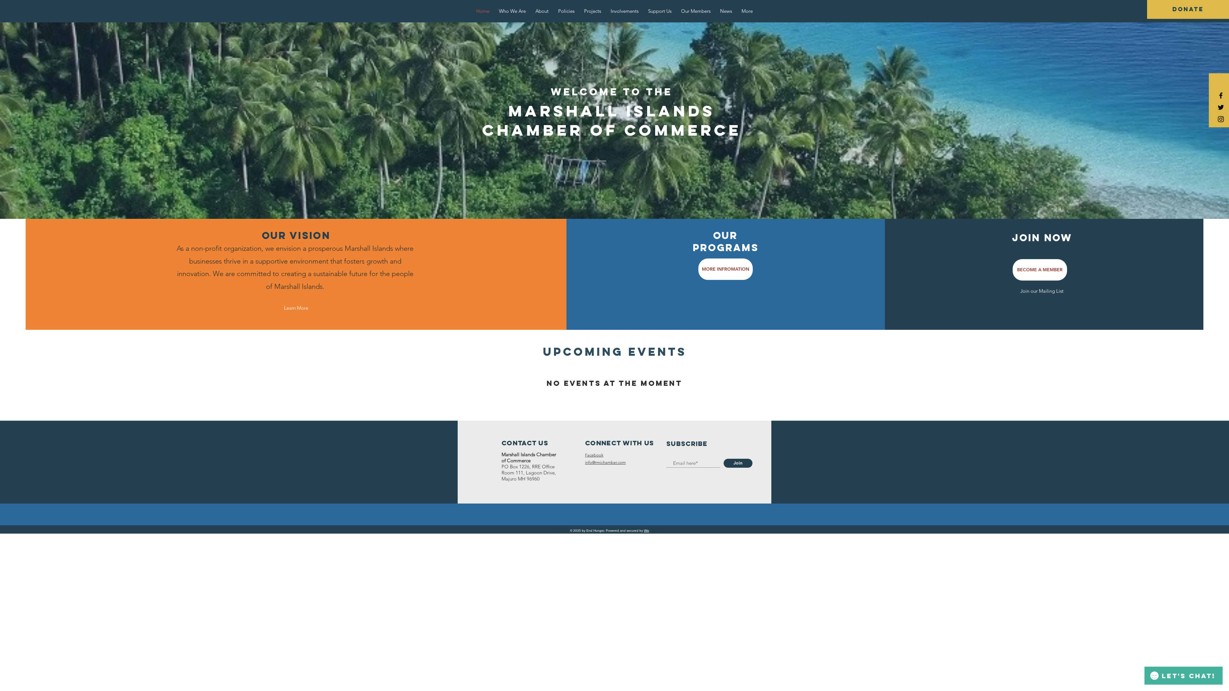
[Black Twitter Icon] (1221, 107)
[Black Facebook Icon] (1221, 95)
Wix (646, 530)
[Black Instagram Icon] (1221, 119)
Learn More (296, 308)
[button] (1188, 9)
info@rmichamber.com (605, 462)
